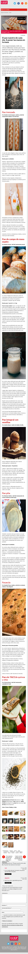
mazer (12, 852)
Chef (19, 850)
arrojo (15, 850)
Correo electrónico (7, 908)
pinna (21, 852)
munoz (16, 852)
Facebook (18, 3)
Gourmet (5, 35)
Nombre (4, 905)
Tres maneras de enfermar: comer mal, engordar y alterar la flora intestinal (7, 859)
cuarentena (12, 851)
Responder (8, 874)
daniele (5, 852)
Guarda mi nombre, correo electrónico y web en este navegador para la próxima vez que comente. (13, 916)
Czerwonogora (19, 851)
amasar (11, 850)
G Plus (22, 3)
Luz (4, 2)
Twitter (15, 3)
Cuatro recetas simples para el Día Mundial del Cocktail (18, 858)
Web (3, 912)
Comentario (4, 893)
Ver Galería (20, 18)
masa (9, 852)
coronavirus (6, 851)
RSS (26, 3)
